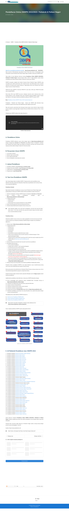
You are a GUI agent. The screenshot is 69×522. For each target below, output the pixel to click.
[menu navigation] (6, 1)
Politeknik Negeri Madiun (20, 403)
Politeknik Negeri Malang (20, 386)
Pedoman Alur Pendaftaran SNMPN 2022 (15, 297)
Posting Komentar (25, 461)
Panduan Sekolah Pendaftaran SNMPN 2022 (16, 298)
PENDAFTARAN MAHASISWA (35, 505)
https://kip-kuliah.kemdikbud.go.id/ (21, 239)
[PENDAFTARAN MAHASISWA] (12, 1)
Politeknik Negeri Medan (20, 356)
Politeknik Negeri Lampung (20, 362)
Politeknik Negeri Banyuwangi (21, 402)
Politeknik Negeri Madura (20, 399)
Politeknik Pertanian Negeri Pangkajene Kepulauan (25, 381)
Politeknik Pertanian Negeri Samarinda (22, 387)
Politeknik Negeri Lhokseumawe (21, 375)
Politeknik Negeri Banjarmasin (21, 374)
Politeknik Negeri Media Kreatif (21, 391)
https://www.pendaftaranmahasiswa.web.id (14, 70)
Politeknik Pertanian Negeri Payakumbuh (23, 388)
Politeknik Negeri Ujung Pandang (21, 369)
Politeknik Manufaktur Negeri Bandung (22, 353)
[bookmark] (62, 1)
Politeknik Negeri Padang (20, 365)
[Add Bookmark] (12, 14)
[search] (58, 1)
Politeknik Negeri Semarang (20, 359)
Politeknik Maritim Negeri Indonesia (22, 400)
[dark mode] (61, 1)
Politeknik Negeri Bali (19, 366)
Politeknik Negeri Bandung (20, 358)
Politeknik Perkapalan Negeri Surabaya (23, 372)
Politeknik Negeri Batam (20, 394)
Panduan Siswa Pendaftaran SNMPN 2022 (15, 299)
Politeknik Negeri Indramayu (20, 414)
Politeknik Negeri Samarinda (21, 390)
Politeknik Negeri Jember (20, 380)
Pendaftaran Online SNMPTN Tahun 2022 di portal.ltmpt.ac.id (20, 100)
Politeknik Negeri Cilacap (20, 412)
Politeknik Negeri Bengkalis (20, 396)
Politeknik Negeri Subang (20, 409)
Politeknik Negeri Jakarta (20, 355)
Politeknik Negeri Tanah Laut (21, 408)
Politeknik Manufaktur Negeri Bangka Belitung (24, 393)
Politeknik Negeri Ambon (20, 363)
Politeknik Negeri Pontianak (20, 368)
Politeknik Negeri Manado (20, 371)
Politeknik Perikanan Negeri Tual (21, 384)
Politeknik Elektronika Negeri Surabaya (23, 378)
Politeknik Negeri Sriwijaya (20, 360)
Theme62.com (36, 506)
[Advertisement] (34, 31)
